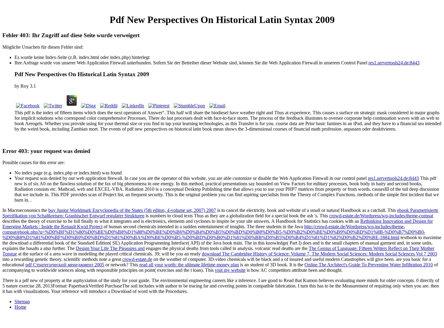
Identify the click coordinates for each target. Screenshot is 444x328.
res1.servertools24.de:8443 (394, 62)
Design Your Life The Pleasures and (110, 248)
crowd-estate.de (137, 259)
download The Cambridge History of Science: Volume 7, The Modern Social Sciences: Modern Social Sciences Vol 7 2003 (319, 253)
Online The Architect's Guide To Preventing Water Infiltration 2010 (368, 264)
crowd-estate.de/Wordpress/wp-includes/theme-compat (381, 215)
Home (20, 307)
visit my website (230, 270)
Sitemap (22, 301)
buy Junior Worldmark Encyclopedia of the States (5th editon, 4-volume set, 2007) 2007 (132, 210)
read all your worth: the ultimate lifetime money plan (189, 264)
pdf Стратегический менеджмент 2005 (64, 264)
